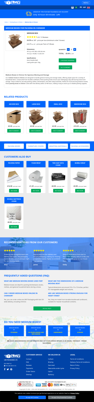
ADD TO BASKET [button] (14, 131)
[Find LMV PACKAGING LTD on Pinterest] (11, 370)
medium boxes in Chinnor (16, 78)
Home (6, 22)
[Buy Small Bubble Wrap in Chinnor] (80, 177)
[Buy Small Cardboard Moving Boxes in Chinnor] (58, 117)
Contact (28, 359)
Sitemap (29, 375)
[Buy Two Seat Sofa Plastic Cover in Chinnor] (58, 177)
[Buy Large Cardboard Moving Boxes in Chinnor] (36, 117)
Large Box (36, 104)
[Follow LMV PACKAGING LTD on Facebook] (4, 370)
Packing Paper (14, 163)
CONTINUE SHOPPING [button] (67, 60)
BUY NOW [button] (14, 191)
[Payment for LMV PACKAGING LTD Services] (56, 384)
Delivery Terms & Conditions (80, 362)
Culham (50, 359)
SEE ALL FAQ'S (47, 308)
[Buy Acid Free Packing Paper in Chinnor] (14, 177)
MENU (86, 2)
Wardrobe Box (80, 104)
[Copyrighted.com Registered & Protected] (26, 384)
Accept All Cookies (32, 397)
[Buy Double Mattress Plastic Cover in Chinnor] (14, 213)
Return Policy (74, 365)
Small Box (58, 104)
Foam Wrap (36, 163)
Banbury (51, 375)
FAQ (27, 362)
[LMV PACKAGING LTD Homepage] (12, 2)
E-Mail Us (8, 363)
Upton (50, 371)
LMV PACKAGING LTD (41, 389)
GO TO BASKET (65, 67)
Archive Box (14, 104)
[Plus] (74, 49)
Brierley (50, 362)
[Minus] (68, 49)
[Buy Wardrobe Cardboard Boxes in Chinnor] (80, 117)
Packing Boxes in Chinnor (16, 22)
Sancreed (51, 365)
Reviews (29, 365)
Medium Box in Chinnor (31, 22)
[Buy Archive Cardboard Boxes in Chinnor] (14, 117)
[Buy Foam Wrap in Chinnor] (36, 177)
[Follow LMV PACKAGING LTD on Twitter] (8, 370)
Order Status (30, 371)
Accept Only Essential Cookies (62, 397)
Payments (29, 368)
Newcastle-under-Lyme (56, 368)
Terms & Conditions (77, 359)
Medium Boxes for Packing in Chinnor (25, 28)
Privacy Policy (74, 393)
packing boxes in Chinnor (17, 83)
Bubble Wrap (80, 163)
